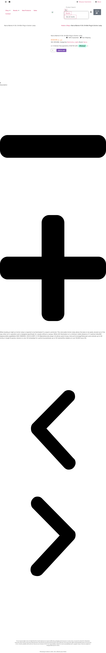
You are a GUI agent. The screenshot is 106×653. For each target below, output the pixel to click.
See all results (70, 17)
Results (68, 13)
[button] (53, 430)
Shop (68, 25)
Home (63, 25)
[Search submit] (66, 10)
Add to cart (61, 50)
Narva (85, 42)
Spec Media (63, 651)
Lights (77, 42)
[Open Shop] (10, 10)
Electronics (70, 42)
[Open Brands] (18, 10)
